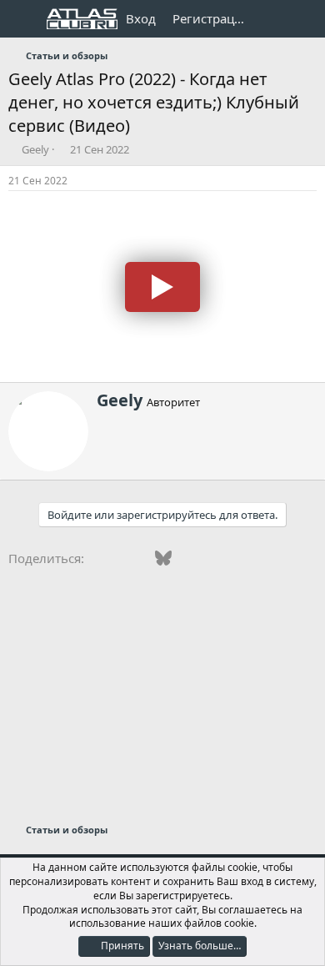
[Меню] (22, 19)
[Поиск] (305, 18)
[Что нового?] (272, 18)
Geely (35, 149)
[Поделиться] (311, 181)
